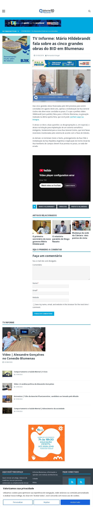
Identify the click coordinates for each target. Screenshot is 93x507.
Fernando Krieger (53, 55)
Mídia (35, 482)
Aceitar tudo (75, 502)
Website (36, 297)
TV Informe (8, 322)
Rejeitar (47, 502)
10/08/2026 (19, 399)
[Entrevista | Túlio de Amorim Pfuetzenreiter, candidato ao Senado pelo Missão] (7, 399)
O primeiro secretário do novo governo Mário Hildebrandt (42, 240)
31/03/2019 (40, 55)
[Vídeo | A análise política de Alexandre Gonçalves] (7, 386)
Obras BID (63, 207)
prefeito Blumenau (79, 207)
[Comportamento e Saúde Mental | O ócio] (7, 374)
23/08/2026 (8, 362)
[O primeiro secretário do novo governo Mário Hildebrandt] (42, 227)
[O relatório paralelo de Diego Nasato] (61, 227)
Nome (35, 283)
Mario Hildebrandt (47, 207)
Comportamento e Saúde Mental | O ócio (30, 372)
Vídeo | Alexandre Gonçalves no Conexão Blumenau (23, 356)
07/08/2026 (19, 411)
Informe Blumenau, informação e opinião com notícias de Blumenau (45, 473)
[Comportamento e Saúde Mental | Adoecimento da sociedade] (7, 411)
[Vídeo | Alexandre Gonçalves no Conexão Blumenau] (23, 339)
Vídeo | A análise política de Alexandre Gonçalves (34, 384)
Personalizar (18, 502)
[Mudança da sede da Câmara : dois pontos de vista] (81, 225)
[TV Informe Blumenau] (72, 482)
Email (35, 290)
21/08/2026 (19, 374)
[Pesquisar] (89, 11)
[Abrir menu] (3, 11)
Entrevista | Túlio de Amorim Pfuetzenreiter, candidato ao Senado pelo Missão (46, 396)
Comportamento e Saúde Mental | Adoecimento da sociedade (39, 408)
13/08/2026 (19, 387)
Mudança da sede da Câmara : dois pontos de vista (80, 235)
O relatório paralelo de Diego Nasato (61, 239)
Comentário (37, 265)
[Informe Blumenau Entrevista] (81, 482)
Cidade (35, 478)
